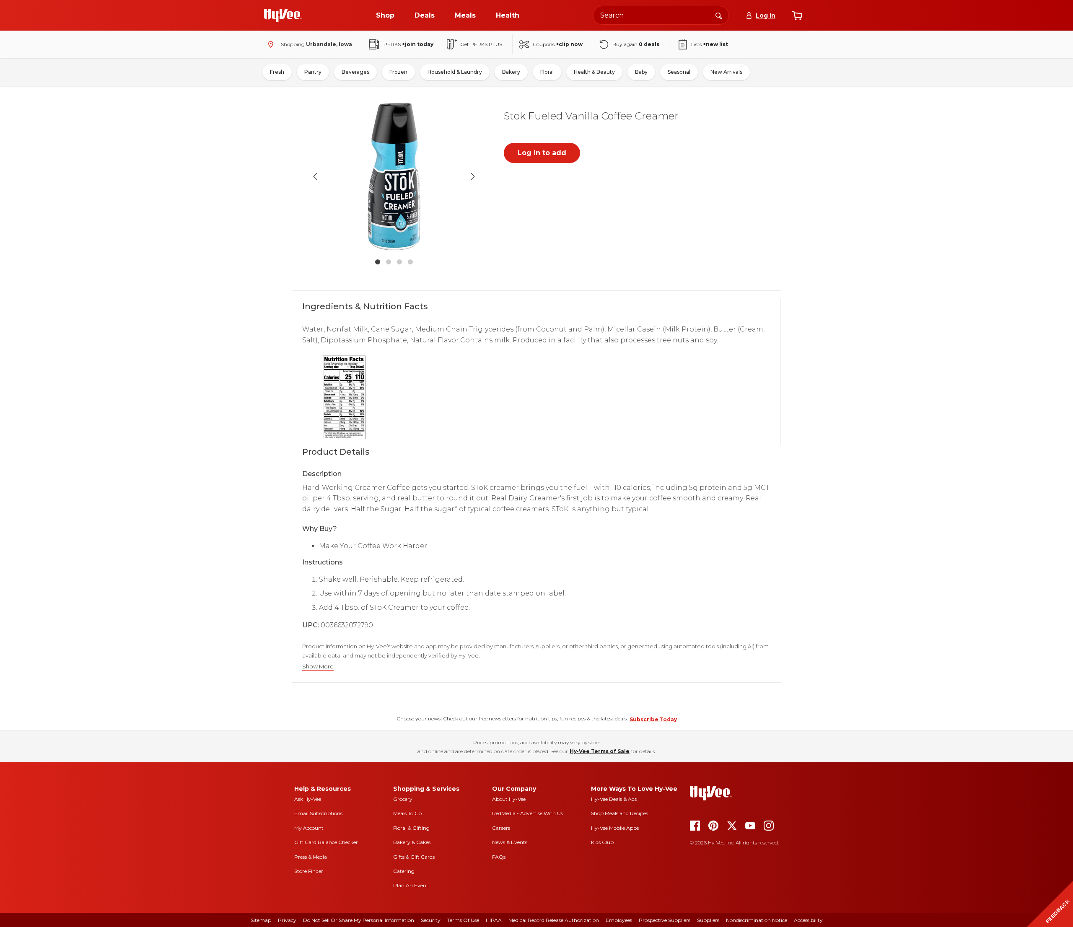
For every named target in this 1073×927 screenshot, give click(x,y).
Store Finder (308, 871)
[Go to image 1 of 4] (377, 262)
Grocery (402, 799)
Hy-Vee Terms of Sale (600, 751)
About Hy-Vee (509, 799)
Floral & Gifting (411, 828)
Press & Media (310, 857)
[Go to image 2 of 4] (388, 262)
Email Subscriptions (318, 813)
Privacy (287, 920)
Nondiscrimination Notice (756, 920)
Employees (619, 920)
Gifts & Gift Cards (414, 857)
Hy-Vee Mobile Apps (615, 828)
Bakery (511, 72)
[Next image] (473, 176)
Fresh (277, 72)
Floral (547, 72)
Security (431, 920)
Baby (641, 72)
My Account (309, 828)
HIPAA (494, 920)
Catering (404, 871)
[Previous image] (315, 176)
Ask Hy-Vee (307, 799)
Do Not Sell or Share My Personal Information (358, 920)
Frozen (398, 72)
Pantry (312, 72)
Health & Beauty (594, 72)
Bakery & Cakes (411, 842)
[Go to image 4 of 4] (410, 262)
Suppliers (708, 920)
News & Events (509, 842)
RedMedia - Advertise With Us (527, 813)
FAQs (498, 857)
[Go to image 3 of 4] (399, 262)
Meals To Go (407, 813)
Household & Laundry (455, 72)
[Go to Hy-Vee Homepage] (283, 15)
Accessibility (808, 920)
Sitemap (261, 920)
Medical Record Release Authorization (553, 920)
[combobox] (661, 15)
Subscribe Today (653, 719)
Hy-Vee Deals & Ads (614, 799)
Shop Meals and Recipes (619, 813)
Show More (318, 666)
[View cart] (797, 15)
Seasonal (679, 72)
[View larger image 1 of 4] (394, 176)
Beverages (355, 72)
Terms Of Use (463, 920)
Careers (501, 828)
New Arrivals (726, 72)
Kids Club (602, 842)
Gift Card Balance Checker (326, 842)
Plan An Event (410, 885)
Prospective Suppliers (664, 920)
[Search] (719, 15)
